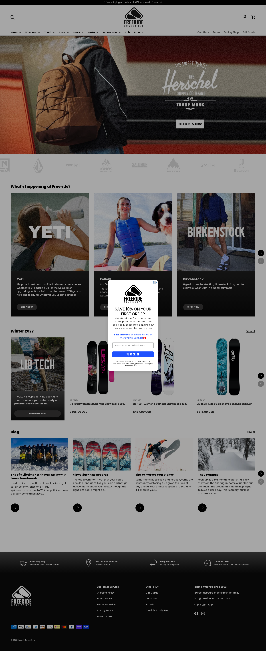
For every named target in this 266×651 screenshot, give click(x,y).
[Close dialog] (154, 282)
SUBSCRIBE (133, 354)
